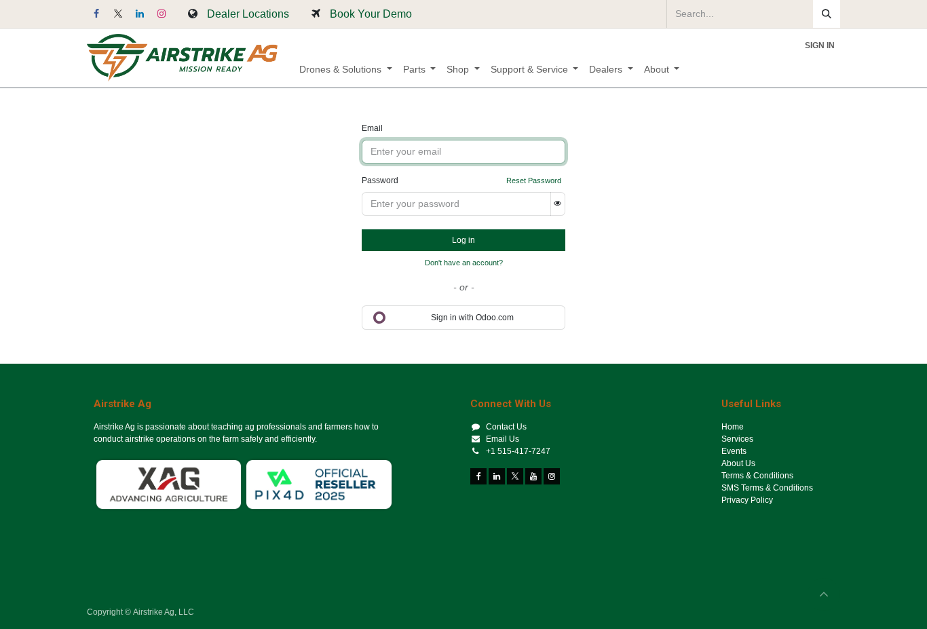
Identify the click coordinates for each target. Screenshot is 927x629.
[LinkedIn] (139, 13)
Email (372, 128)
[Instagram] (161, 13)
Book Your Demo (371, 13)
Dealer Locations (248, 13)
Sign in (820, 45)
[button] (824, 594)
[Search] (826, 14)
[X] (118, 13)
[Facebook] (96, 13)
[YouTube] (533, 476)
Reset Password (533, 180)
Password (380, 180)
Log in (463, 240)
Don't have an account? (464, 263)
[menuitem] (346, 69)
